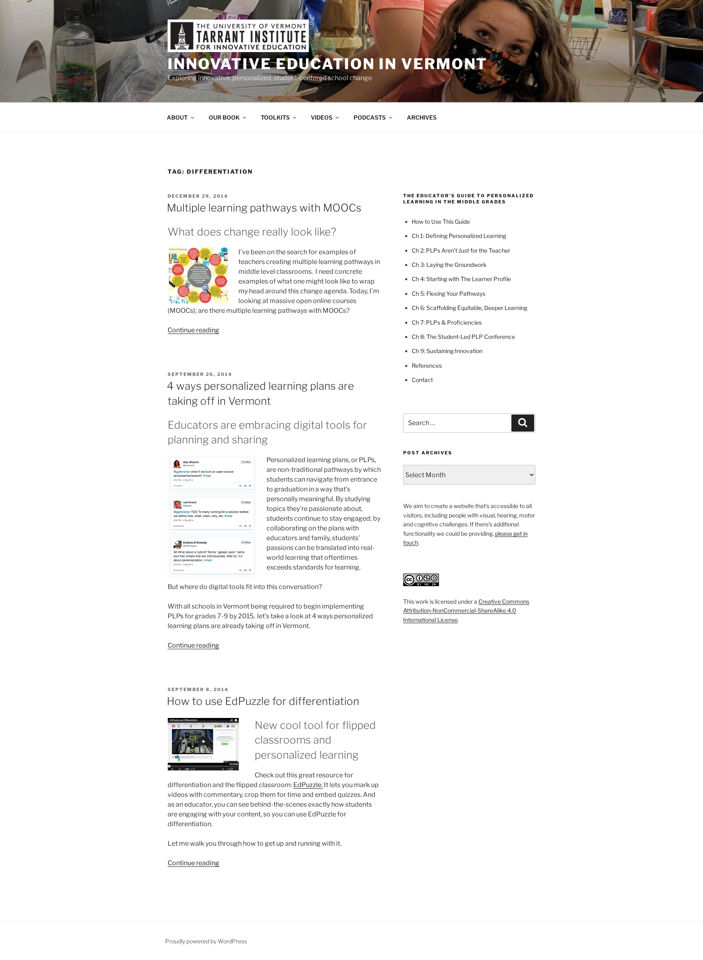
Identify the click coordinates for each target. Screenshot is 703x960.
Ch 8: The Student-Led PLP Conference (463, 336)
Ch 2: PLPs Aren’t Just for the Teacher (461, 250)
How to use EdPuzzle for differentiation (263, 701)
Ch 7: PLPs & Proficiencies (447, 322)
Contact (422, 379)
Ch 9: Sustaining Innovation (447, 350)
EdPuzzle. (308, 785)
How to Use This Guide (441, 221)
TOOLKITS (275, 117)
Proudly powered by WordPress (206, 941)
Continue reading (193, 330)
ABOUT (177, 117)
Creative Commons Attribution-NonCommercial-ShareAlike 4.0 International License (466, 610)
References (427, 365)
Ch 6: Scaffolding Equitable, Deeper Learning (469, 307)
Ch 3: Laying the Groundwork (449, 264)
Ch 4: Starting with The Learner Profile (461, 278)
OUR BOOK (224, 117)
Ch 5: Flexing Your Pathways (448, 293)
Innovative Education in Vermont (327, 64)
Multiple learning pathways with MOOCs (264, 207)
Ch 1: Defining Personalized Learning (459, 235)
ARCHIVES (422, 117)
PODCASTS (370, 117)
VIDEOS (321, 117)
